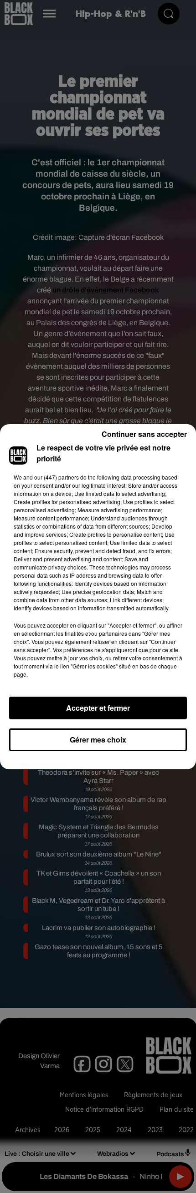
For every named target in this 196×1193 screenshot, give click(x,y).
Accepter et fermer (98, 708)
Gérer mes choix (98, 739)
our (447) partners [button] (56, 477)
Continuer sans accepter (144, 434)
